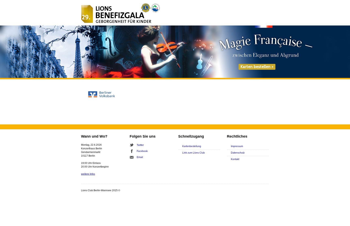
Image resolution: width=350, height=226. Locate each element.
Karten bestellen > (256, 66)
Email (140, 157)
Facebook (142, 151)
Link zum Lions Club (193, 152)
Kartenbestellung (191, 146)
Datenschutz (238, 152)
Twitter (140, 145)
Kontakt (235, 159)
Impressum (237, 146)
